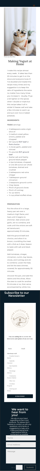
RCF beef (23, 142)
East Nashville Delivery (12, 367)
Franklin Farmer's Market (13, 357)
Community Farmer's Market (11, 377)
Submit (30, 467)
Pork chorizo (14, 144)
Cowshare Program (11, 384)
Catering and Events (12, 389)
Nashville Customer (10, 362)
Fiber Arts (12, 381)
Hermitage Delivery (11, 372)
